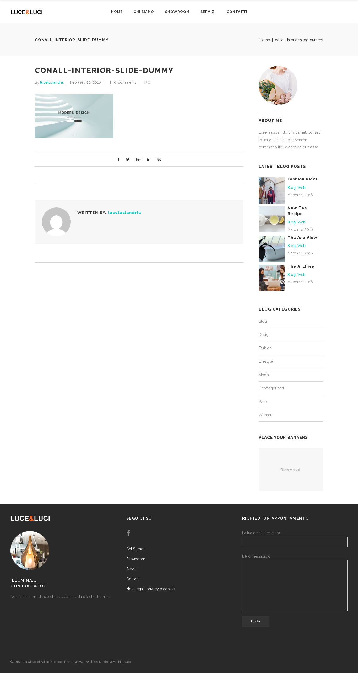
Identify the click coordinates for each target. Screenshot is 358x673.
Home (264, 40)
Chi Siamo (134, 549)
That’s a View (302, 237)
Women (265, 415)
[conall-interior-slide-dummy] (56, 221)
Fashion (265, 348)
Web (301, 187)
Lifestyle (266, 361)
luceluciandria (52, 82)
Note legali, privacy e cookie (150, 589)
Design (264, 335)
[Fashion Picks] (272, 190)
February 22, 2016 (85, 82)
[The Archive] (272, 277)
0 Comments (125, 82)
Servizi (131, 569)
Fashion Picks (303, 179)
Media (264, 375)
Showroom (135, 559)
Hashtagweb (122, 662)
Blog (292, 187)
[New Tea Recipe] (272, 219)
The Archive (301, 266)
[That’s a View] (272, 248)
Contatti (132, 579)
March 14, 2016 (300, 195)
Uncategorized (271, 388)
